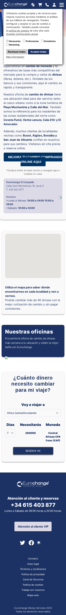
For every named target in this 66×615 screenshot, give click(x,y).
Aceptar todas (38, 51)
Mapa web (33, 595)
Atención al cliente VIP (33, 526)
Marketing (14, 44)
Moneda (53, 432)
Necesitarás (30, 428)
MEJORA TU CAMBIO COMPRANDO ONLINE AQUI (35, 159)
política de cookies (19, 30)
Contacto (33, 558)
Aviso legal (33, 563)
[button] (33, 250)
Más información (15, 56)
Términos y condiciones (33, 569)
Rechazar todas (17, 51)
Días (10, 425)
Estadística (50, 41)
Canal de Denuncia (33, 579)
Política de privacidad (33, 574)
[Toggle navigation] (48, 4)
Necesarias (15, 41)
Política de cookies (33, 584)
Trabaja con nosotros (33, 589)
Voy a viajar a (33, 405)
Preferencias (32, 41)
